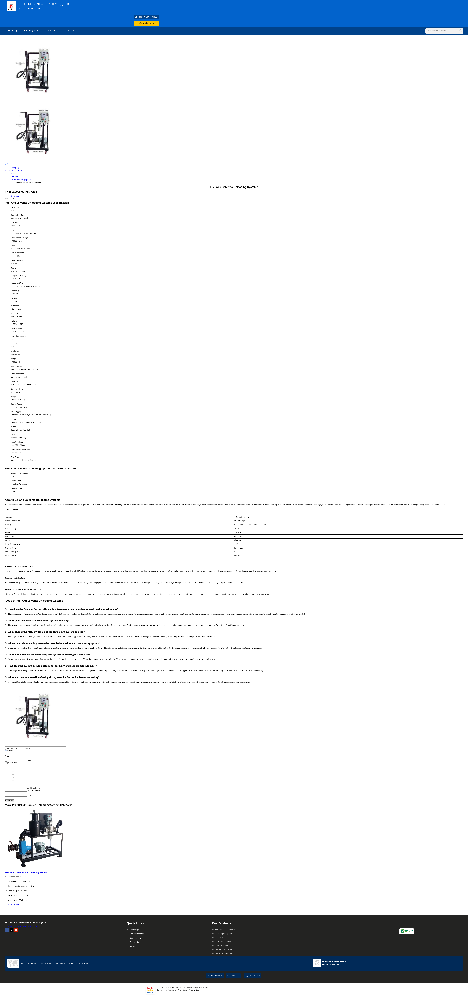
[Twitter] (11, 931)
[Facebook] (7, 931)
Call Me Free (254, 975)
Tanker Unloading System (21, 179)
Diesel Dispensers (222, 945)
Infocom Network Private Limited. (188, 990)
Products (14, 176)
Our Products (52, 30)
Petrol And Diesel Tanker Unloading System (26, 872)
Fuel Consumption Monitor (225, 929)
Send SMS (234, 975)
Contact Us (70, 30)
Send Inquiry (148, 23)
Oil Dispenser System (223, 941)
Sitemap (133, 946)
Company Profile (32, 30)
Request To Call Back (13, 170)
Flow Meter (219, 937)
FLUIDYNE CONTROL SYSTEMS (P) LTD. (44, 6)
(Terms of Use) (202, 987)
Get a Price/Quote (12, 196)
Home (13, 173)
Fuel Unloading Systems (224, 949)
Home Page (13, 30)
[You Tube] (16, 931)
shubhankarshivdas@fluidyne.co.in (21, 926)
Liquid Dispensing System (224, 933)
